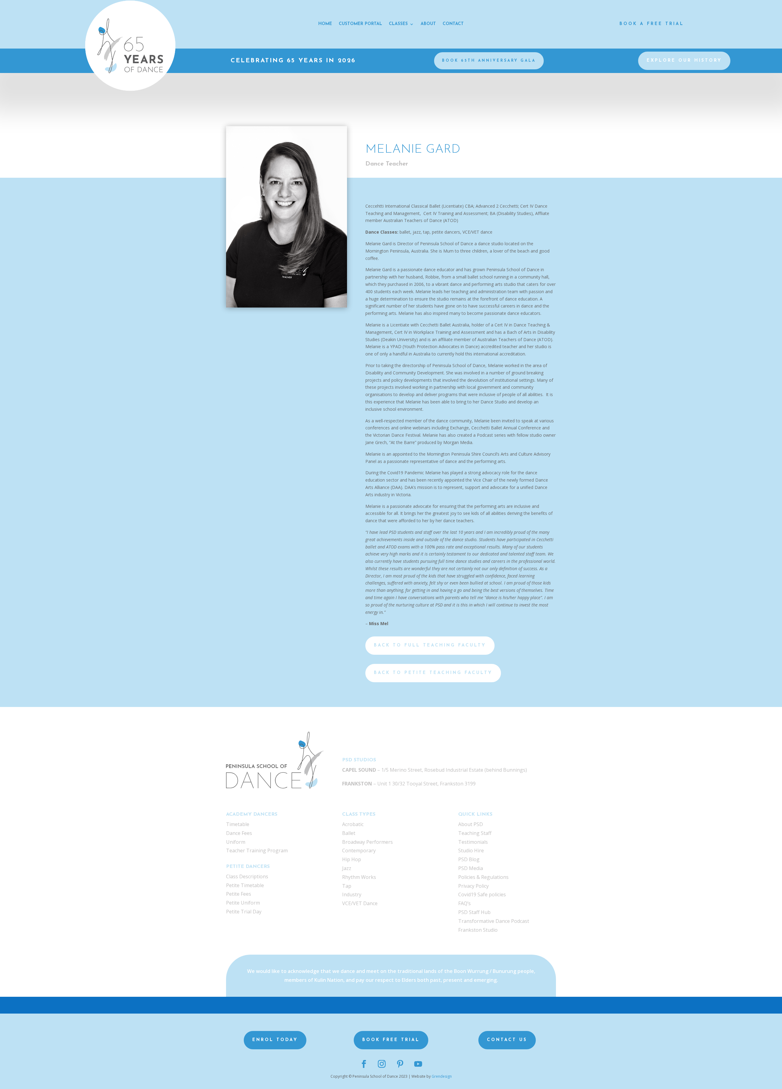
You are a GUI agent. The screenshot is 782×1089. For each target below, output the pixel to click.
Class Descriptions (247, 876)
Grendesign (442, 1076)
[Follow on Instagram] (382, 1064)
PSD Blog (469, 859)
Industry (351, 894)
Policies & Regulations (483, 877)
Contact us (507, 1040)
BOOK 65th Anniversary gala (489, 61)
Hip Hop (351, 859)
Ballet (348, 833)
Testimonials (473, 842)
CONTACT (453, 24)
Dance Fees (239, 833)
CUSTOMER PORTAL (360, 24)
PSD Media (470, 868)
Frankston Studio (478, 930)
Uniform (235, 842)
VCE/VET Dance (360, 903)
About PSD (470, 824)
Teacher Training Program (257, 850)
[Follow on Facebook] (364, 1064)
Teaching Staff (474, 833)
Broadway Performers (367, 842)
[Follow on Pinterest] (400, 1064)
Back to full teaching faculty (430, 645)
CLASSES (398, 24)
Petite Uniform (243, 902)
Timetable (237, 824)
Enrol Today (275, 1040)
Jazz (346, 868)
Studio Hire (471, 850)
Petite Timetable (245, 885)
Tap (346, 886)
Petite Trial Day (243, 911)
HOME (325, 24)
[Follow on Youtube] (418, 1064)
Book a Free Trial (651, 24)
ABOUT (428, 24)
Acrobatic (353, 824)
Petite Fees (238, 894)
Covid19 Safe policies (482, 894)
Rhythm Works (359, 877)
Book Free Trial (391, 1040)
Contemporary (359, 850)
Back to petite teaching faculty (433, 673)
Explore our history (684, 60)
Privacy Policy (473, 886)
